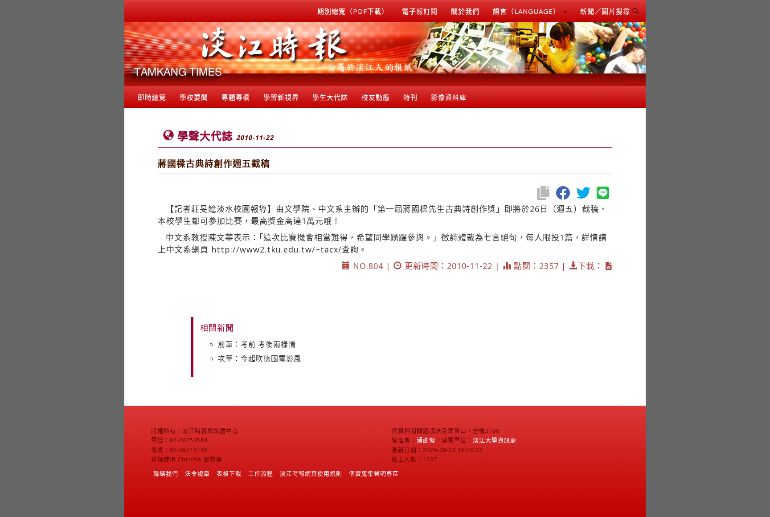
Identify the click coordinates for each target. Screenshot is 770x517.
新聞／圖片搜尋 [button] (606, 11)
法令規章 (197, 473)
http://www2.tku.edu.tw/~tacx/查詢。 (289, 249)
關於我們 (465, 11)
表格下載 (229, 473)
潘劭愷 (426, 440)
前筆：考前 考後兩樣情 (257, 344)
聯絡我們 (165, 473)
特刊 (410, 97)
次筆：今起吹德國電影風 (259, 358)
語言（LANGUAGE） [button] (527, 11)
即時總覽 (152, 97)
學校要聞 (194, 97)
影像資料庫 (449, 97)
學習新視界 (281, 97)
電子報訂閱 (420, 11)
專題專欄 (235, 97)
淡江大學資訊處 (494, 440)
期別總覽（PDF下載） (353, 11)
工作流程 (260, 473)
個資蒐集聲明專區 (374, 473)
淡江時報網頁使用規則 (311, 473)
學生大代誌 (330, 97)
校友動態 (375, 97)
